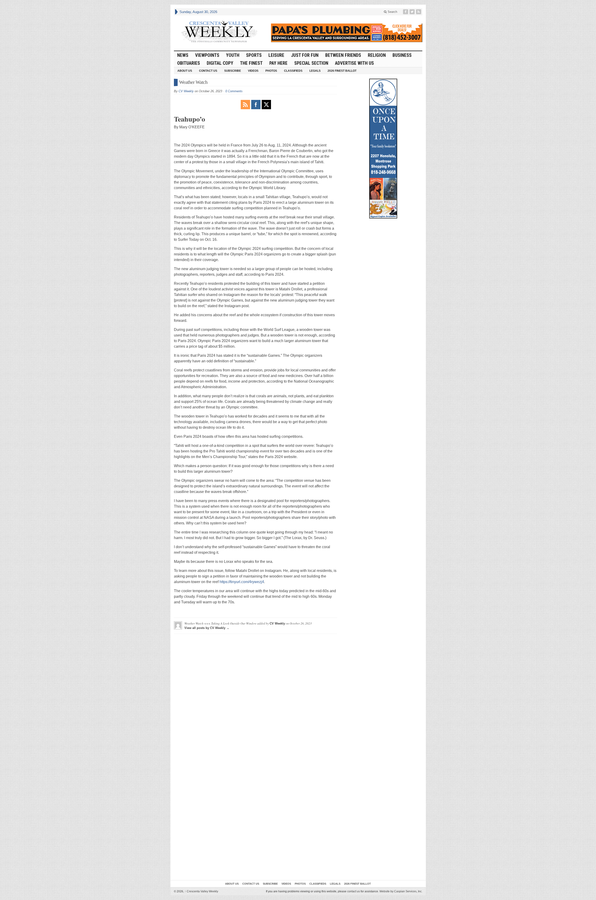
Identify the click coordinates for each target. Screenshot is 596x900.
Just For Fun (304, 55)
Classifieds (293, 70)
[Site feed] (419, 11)
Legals (315, 70)
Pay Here (278, 63)
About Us (184, 70)
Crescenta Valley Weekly (201, 891)
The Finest (251, 63)
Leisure (276, 55)
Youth (232, 55)
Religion (377, 55)
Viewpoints (207, 55)
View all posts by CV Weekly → (206, 628)
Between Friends (343, 55)
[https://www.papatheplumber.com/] (346, 33)
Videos (253, 70)
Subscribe (232, 70)
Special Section (311, 63)
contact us (353, 891)
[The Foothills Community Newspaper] (219, 32)
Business (402, 55)
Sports (254, 55)
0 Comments (234, 91)
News (182, 55)
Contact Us (208, 70)
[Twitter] (412, 11)
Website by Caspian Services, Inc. (400, 891)
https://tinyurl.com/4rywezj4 (242, 582)
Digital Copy (220, 63)
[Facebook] (406, 11)
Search (392, 12)
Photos (271, 70)
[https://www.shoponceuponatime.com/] (383, 148)
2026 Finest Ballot (342, 70)
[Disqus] (255, 695)
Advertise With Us (354, 63)
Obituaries (188, 63)
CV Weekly (186, 91)
